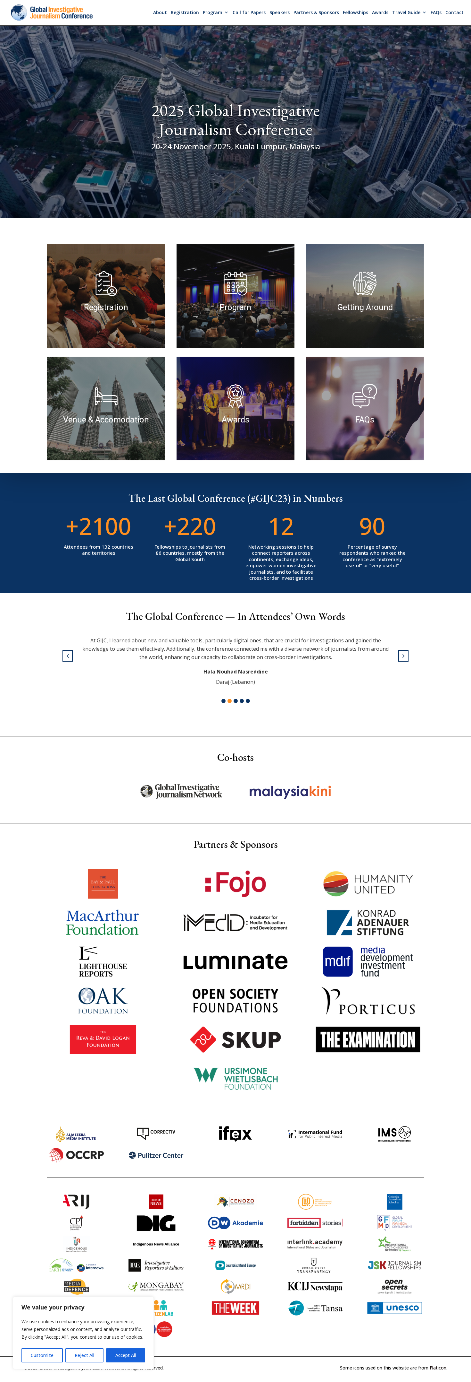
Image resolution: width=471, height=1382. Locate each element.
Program (212, 12)
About (160, 12)
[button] (223, 701)
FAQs (436, 12)
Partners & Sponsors (316, 12)
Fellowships (355, 12)
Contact (454, 12)
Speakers (279, 12)
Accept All (125, 1355)
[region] (83, 1333)
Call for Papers (249, 12)
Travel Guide (406, 12)
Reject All (84, 1355)
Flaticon (438, 1368)
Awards (380, 12)
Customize (42, 1355)
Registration (185, 12)
